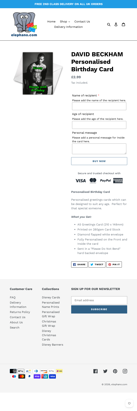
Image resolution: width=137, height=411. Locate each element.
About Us (16, 322)
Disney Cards (51, 297)
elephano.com (119, 384)
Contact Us (17, 317)
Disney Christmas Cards (49, 335)
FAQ (13, 297)
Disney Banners (52, 344)
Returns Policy (20, 312)
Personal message (84, 132)
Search (14, 327)
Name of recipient (84, 95)
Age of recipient (83, 114)
